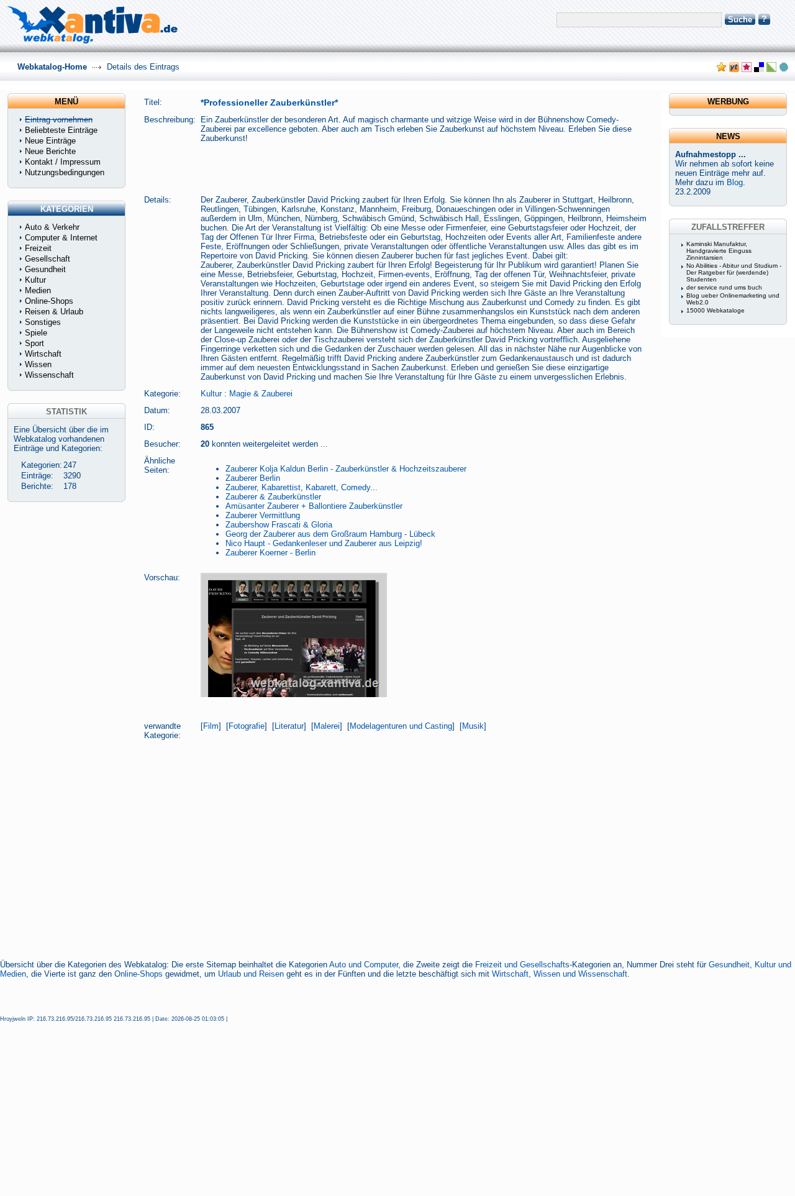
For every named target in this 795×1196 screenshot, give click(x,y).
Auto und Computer (363, 964)
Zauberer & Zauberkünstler (273, 496)
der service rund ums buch (724, 287)
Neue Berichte (50, 151)
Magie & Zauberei (261, 393)
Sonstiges (43, 322)
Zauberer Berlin (252, 478)
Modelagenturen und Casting (401, 726)
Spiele (36, 332)
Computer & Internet (61, 237)
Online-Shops (138, 974)
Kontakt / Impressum (63, 162)
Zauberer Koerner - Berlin (270, 552)
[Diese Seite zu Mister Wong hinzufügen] (734, 69)
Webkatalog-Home (52, 66)
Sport (34, 343)
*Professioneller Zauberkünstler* (269, 102)
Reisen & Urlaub (54, 311)
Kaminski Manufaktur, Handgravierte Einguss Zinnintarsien (719, 250)
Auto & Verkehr (52, 227)
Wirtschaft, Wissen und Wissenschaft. (561, 974)
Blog (735, 182)
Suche (740, 19)
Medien (38, 290)
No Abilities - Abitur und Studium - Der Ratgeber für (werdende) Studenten (733, 272)
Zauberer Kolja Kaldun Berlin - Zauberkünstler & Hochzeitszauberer (345, 468)
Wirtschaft (43, 353)
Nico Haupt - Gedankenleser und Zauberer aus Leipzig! (323, 543)
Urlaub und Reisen (251, 974)
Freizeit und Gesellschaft (520, 964)
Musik (473, 726)
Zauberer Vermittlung (262, 515)
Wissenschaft (49, 375)
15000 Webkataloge (715, 310)
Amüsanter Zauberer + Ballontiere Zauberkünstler (313, 506)
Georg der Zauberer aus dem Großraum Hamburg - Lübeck (330, 534)
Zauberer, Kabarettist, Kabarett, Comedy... (301, 487)
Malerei (327, 726)
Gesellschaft (47, 258)
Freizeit (38, 248)
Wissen (38, 364)
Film (211, 726)
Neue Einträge (50, 140)
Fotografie (247, 726)
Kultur (211, 393)
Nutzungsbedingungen (64, 172)
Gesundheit (45, 269)
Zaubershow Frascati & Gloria (278, 524)
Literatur (289, 726)
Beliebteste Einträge (61, 130)
